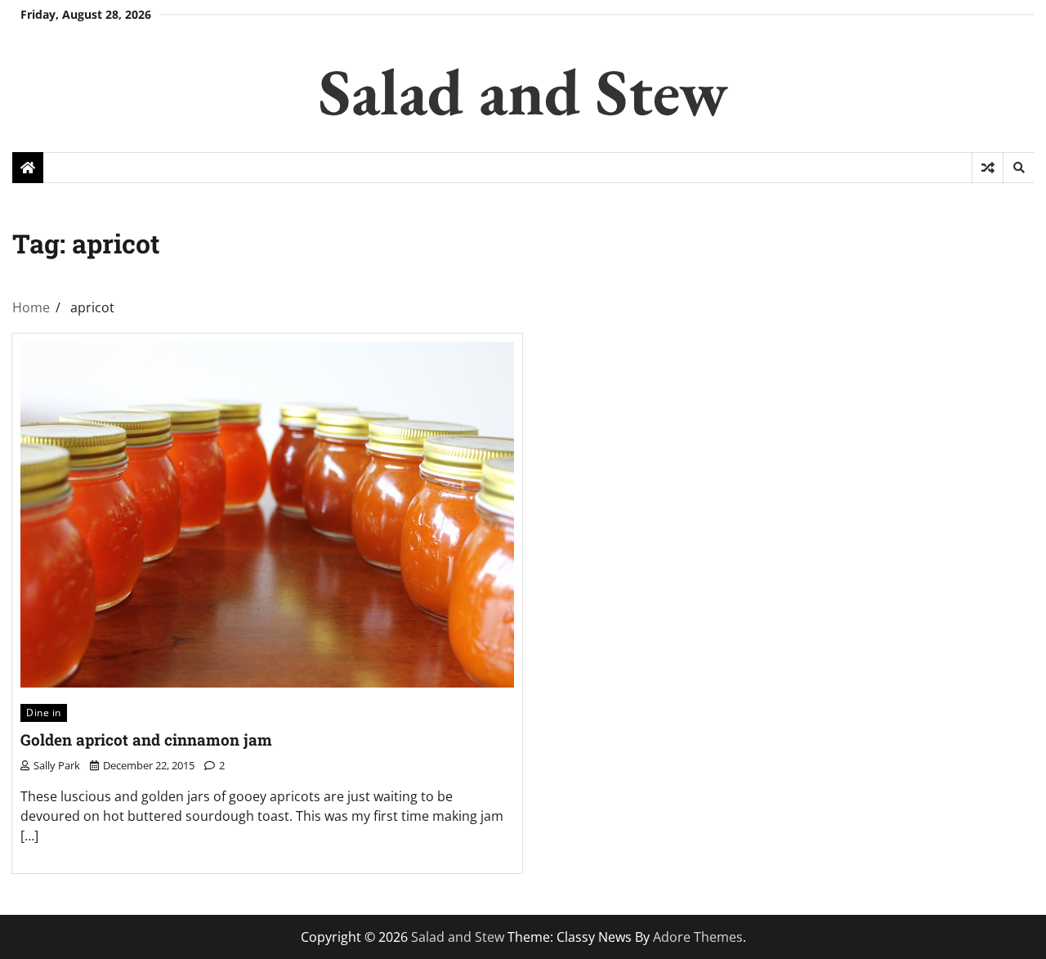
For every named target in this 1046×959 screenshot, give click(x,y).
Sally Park (57, 765)
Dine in (43, 712)
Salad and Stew (523, 91)
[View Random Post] (987, 167)
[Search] (1018, 167)
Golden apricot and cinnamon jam (146, 739)
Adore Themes (698, 937)
